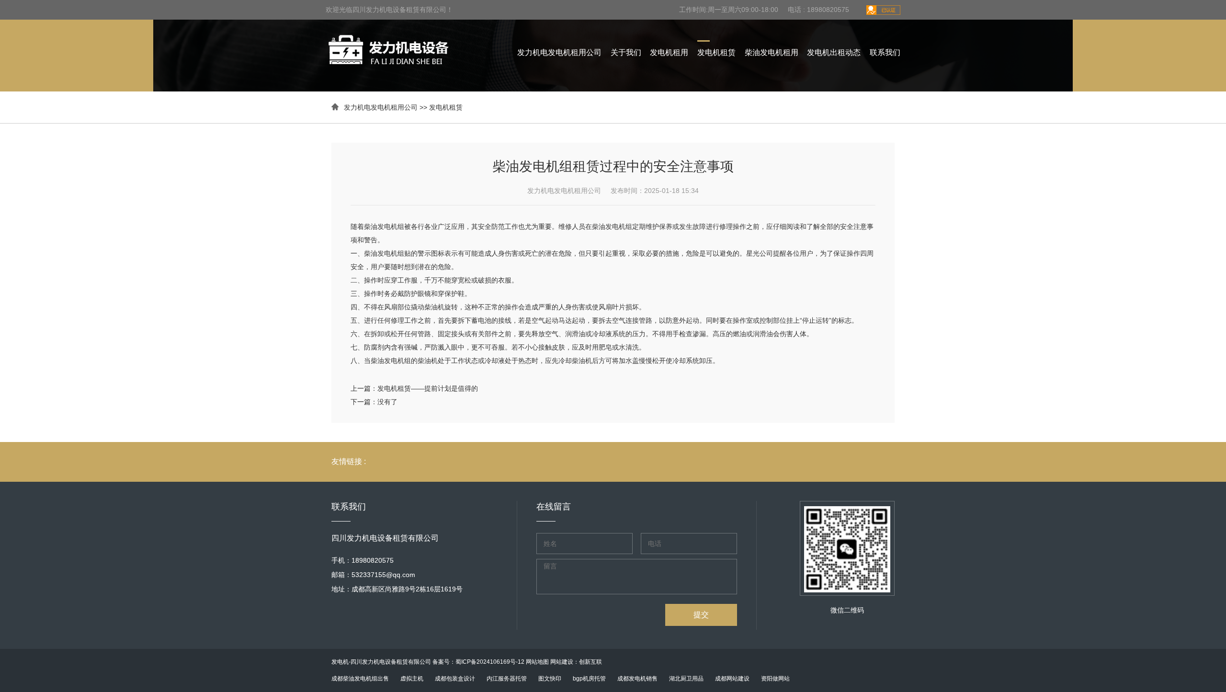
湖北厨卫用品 (686, 678)
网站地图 (537, 661)
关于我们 (626, 52)
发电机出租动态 (834, 52)
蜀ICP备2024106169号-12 (489, 661)
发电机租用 (669, 52)
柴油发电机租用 (771, 52)
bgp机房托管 (589, 678)
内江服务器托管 (507, 678)
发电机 (340, 661)
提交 (701, 615)
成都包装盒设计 (455, 678)
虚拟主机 (411, 678)
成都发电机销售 (637, 678)
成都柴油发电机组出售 (360, 678)
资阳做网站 (775, 678)
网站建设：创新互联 (576, 661)
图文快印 (549, 678)
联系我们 (885, 52)
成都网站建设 (732, 678)
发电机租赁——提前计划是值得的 (427, 388)
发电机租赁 (716, 52)
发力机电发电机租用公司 (559, 52)
